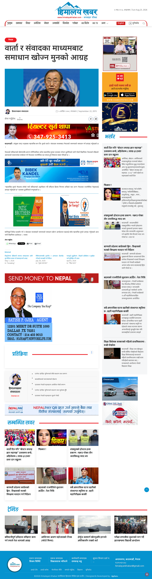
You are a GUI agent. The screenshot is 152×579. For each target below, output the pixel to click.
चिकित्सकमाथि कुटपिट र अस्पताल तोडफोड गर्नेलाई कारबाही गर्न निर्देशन (50, 257)
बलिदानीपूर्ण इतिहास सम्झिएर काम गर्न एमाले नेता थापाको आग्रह (20, 539)
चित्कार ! (42, 449)
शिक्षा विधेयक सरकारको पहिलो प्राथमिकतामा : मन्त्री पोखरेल (124, 343)
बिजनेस (66, 23)
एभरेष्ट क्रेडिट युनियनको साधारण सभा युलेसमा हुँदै (51, 390)
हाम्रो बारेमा (44, 570)
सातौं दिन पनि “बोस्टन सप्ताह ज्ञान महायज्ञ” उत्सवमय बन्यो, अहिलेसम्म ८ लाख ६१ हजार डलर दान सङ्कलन (19, 454)
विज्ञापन (80, 570)
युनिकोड (135, 23)
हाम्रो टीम (34, 570)
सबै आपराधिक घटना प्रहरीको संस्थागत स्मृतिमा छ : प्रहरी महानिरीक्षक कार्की (83, 490)
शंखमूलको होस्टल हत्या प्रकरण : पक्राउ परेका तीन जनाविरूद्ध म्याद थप (81, 452)
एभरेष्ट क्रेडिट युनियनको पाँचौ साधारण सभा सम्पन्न (51, 373)
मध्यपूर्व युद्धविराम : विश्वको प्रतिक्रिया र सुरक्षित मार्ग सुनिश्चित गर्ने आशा (81, 257)
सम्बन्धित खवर (21, 423)
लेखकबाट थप (15, 396)
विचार (28, 23)
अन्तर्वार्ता (55, 23)
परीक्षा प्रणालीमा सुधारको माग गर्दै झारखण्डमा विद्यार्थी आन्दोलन (129, 539)
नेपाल (46, 23)
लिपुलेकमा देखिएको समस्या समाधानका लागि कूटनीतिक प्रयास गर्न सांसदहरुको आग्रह (19, 257)
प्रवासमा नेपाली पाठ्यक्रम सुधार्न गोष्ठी (47, 395)
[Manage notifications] (147, 574)
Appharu (114, 576)
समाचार (19, 23)
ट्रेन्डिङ (13, 510)
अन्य (103, 23)
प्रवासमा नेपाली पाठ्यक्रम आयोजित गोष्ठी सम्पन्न (50, 384)
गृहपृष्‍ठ (9, 23)
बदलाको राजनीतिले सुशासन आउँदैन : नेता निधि (50, 489)
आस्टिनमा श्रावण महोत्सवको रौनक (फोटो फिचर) (56, 539)
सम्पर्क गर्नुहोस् (69, 570)
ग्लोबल (75, 23)
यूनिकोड (88, 570)
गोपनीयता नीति (57, 570)
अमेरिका (37, 23)
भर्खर (110, 137)
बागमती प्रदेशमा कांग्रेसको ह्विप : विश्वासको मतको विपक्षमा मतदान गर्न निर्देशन (19, 490)
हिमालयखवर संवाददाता (20, 111)
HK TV (95, 23)
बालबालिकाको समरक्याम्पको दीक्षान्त (46, 379)
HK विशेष (85, 23)
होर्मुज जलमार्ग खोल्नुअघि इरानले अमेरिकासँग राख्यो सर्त (92, 539)
